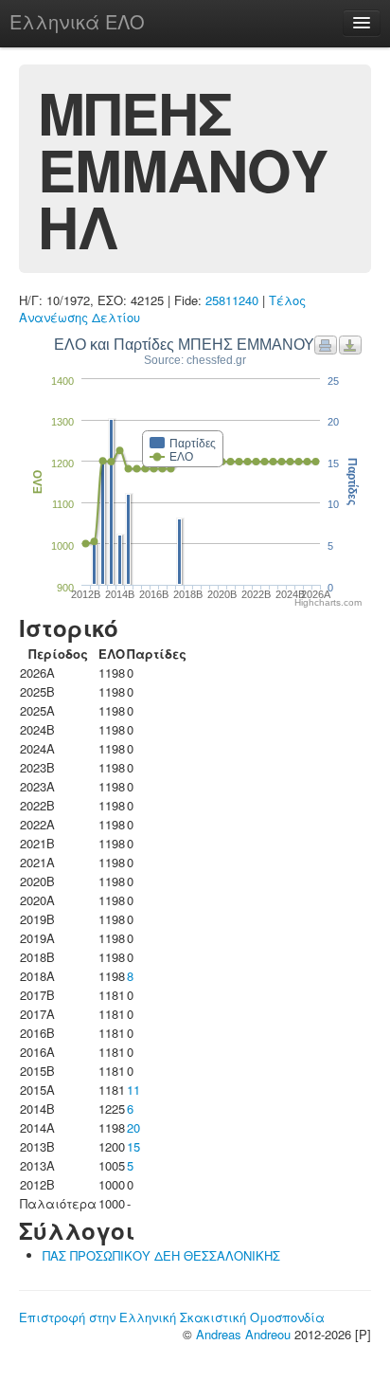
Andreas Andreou (243, 1334)
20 (133, 1127)
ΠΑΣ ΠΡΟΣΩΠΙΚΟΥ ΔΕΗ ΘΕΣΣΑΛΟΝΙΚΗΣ (161, 1255)
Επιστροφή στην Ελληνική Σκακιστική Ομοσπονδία (172, 1317)
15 (133, 1146)
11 (133, 1090)
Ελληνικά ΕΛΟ (77, 21)
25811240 (231, 300)
